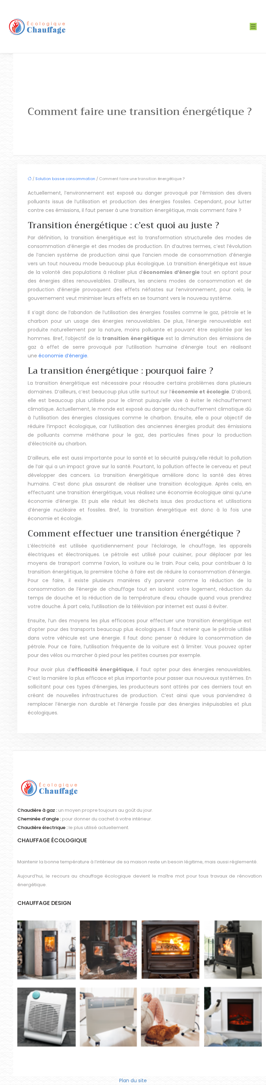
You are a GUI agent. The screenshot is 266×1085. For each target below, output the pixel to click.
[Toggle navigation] (253, 26)
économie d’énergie (62, 355)
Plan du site (133, 1080)
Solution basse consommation (65, 178)
